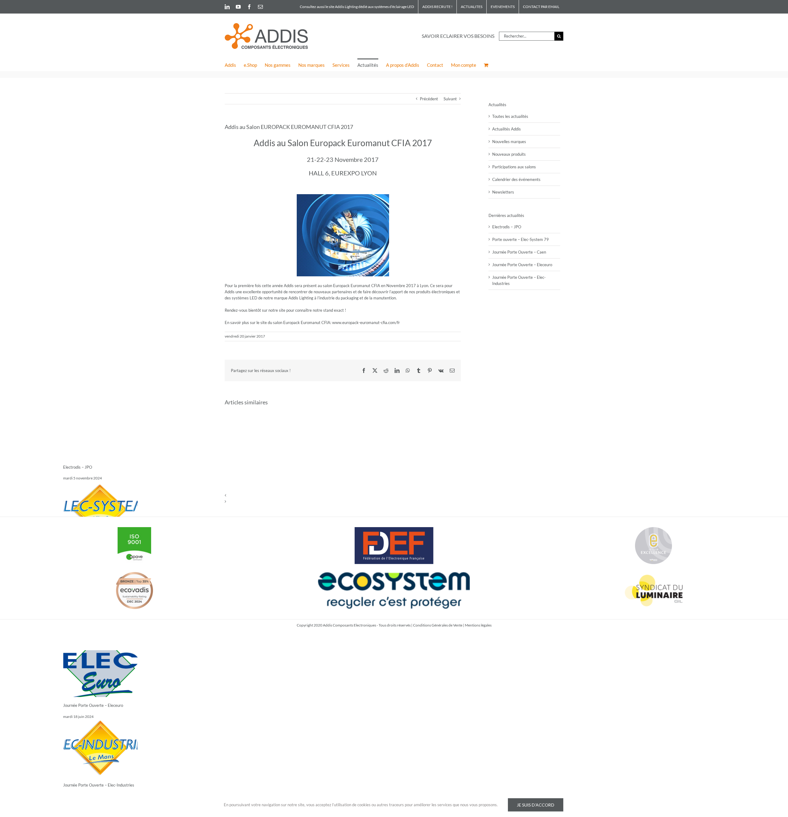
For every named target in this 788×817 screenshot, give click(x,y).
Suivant (450, 98)
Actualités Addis (506, 128)
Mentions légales (478, 625)
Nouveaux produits (509, 154)
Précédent (429, 98)
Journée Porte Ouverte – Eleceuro (93, 705)
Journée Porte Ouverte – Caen (519, 252)
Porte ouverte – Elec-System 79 (520, 239)
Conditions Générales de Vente (437, 625)
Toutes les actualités (510, 116)
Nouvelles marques (509, 141)
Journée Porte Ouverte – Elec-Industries (98, 785)
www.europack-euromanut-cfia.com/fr (366, 322)
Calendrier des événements (516, 179)
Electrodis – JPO (77, 467)
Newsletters (503, 192)
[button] (343, 495)
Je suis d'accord (535, 804)
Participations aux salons (514, 166)
